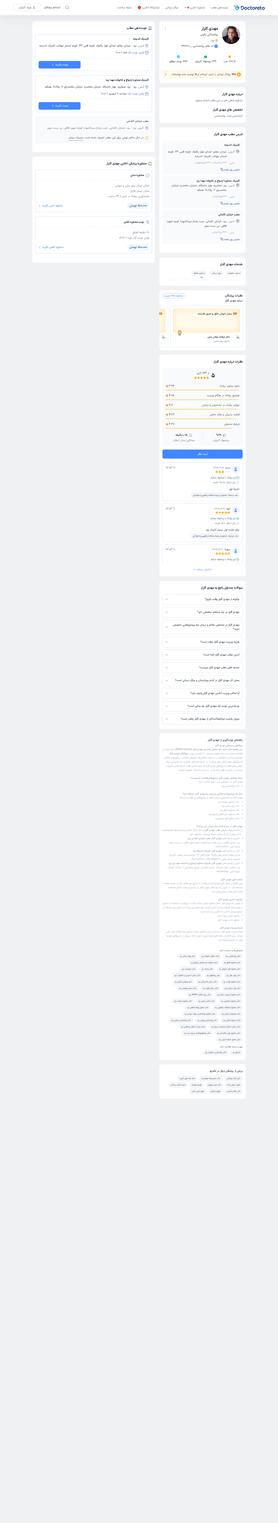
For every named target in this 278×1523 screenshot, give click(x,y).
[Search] (67, 7)
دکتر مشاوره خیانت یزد (183, 1001)
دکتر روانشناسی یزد (230, 786)
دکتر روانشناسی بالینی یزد (181, 1020)
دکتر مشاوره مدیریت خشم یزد (228, 994)
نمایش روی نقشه (232, 170)
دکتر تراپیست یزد (188, 969)
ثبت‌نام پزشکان (52, 7)
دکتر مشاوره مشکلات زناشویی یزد (227, 1007)
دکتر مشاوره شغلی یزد (231, 1020)
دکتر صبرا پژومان (214, 1084)
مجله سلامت (124, 8)
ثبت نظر (203, 454)
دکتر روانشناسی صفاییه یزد (215, 1052)
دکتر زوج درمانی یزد (230, 806)
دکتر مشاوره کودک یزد (231, 981)
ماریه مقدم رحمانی (178, 1084)
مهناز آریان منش (198, 1091)
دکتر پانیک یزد (207, 969)
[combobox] (165, 28)
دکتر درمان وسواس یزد (187, 988)
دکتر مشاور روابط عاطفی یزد (197, 1007)
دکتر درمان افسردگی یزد (207, 981)
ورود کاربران (25, 7)
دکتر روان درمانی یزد (232, 988)
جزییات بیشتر (76, 138)
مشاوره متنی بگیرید (52, 206)
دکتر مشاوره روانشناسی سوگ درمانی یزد (199, 1014)
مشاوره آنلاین (197, 8)
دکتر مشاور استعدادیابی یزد (229, 1039)
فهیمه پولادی (196, 1084)
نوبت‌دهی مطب (219, 8)
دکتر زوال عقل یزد (233, 975)
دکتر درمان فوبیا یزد (210, 988)
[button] (165, 29)
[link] (206, 340)
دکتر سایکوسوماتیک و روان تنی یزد (197, 1033)
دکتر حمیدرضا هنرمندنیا (210, 1078)
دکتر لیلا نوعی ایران (187, 1078)
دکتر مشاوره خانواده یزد (228, 802)
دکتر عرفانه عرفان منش (218, 337)
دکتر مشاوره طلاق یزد (229, 810)
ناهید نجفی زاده (233, 1084)
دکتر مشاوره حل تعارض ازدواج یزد (224, 814)
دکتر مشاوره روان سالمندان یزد (228, 1033)
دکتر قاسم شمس (233, 1091)
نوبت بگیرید (61, 65)
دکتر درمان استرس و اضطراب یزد (187, 975)
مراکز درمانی (171, 8)
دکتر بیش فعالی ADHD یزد (199, 994)
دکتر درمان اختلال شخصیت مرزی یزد (225, 1026)
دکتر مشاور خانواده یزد (210, 956)
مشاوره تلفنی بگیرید (53, 247)
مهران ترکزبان (215, 1091)
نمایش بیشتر (204, 569)
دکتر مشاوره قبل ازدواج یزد (227, 818)
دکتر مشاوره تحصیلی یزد (230, 1001)
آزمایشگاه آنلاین (150, 8)
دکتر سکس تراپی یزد (206, 1001)
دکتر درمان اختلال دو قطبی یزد (193, 1026)
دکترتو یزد (236, 1052)
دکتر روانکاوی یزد (213, 975)
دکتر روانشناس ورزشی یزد (207, 1020)
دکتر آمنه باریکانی (233, 1078)
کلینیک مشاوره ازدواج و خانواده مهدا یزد (218, 181)
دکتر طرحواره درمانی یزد (231, 1014)
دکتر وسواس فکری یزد (183, 981)
